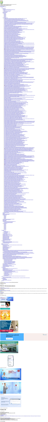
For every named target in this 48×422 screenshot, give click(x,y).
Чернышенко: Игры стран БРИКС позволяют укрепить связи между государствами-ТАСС (14, 170)
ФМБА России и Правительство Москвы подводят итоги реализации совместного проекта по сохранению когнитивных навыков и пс (19, 157)
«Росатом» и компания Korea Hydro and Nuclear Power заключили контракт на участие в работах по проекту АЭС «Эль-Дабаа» (18, 24)
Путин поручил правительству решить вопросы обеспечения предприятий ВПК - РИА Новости (15, 103)
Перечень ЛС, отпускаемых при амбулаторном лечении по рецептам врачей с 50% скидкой (13, 253)
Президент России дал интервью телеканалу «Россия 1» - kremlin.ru (11, 96)
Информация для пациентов (5, 244)
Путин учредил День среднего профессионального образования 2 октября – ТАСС (13, 105)
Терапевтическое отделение (6, 236)
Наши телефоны (4, 220)
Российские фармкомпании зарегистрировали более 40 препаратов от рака (12, 114)
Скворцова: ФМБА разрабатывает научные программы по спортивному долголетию (13, 124)
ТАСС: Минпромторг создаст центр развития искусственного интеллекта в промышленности (14, 134)
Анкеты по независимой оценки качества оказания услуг (9, 221)
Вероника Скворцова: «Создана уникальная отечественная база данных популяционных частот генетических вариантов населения (19, 48)
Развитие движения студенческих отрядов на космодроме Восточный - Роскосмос (13, 107)
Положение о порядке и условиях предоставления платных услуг (10, 268)
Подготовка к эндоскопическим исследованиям (9, 261)
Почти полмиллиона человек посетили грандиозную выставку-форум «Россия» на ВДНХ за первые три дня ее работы (17, 88)
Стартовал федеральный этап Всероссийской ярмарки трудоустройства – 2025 (13, 126)
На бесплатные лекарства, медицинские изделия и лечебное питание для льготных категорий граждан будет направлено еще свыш (19, 77)
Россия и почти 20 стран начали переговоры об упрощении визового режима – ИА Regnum (14, 116)
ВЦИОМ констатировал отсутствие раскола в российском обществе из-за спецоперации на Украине (15, 207)
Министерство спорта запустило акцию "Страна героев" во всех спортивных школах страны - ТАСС (15, 181)
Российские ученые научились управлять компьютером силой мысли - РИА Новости (13, 112)
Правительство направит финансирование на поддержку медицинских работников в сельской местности (16, 90)
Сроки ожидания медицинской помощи (7, 255)
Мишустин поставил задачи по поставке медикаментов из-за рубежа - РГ (12, 173)
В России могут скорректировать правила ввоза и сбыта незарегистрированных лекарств (14, 175)
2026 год (5, 225)
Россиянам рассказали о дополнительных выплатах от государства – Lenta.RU (13, 185)
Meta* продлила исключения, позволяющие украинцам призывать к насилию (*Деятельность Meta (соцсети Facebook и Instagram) (18, 199)
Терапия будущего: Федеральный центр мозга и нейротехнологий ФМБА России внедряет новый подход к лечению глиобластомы (19, 149)
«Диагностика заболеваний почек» (8, 272)
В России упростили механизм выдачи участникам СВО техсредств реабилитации (13, 39)
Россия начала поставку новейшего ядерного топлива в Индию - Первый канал (13, 117)
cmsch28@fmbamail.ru (4, 414)
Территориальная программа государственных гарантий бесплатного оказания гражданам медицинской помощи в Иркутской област (18, 250)
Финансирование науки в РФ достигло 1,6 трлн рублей (10, 153)
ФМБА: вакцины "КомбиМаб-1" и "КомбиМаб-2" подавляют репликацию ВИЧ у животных (14, 165)
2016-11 (5, 218)
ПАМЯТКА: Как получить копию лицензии (8, 269)
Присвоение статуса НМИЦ (7, 97)
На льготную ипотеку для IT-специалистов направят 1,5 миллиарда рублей (12, 209)
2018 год (5, 15)
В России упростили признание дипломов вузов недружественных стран (12, 205)
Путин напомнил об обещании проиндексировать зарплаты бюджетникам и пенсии (13, 190)
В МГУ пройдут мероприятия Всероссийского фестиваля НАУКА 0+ (12, 31)
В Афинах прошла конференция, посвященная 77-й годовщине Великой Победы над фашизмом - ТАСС (15, 28)
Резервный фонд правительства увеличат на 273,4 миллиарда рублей (12, 200)
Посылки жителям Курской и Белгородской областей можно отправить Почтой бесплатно (14, 87)
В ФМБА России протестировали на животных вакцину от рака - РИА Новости (13, 43)
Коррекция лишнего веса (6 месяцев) (8, 273)
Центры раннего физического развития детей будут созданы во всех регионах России (13, 167)
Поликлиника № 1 (6, 231)
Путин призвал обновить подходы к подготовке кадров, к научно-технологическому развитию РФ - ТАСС (16, 104)
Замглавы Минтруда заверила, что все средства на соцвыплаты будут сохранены (13, 204)
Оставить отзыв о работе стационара (8, 222)
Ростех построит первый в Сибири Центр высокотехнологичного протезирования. (13, 119)
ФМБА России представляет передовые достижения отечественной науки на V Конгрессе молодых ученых (16, 161)
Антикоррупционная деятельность (7, 219)
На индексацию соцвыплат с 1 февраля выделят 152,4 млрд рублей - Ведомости (13, 78)
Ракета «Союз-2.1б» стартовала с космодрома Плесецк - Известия (11, 108)
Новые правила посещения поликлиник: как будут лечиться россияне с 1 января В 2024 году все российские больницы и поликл (18, 82)
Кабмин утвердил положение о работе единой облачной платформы (11, 67)
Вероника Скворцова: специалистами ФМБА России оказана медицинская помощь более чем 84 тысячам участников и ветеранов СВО (19, 50)
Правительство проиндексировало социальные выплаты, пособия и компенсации (13, 92)
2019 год (5, 216)
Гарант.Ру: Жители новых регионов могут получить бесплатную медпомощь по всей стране (14, 55)
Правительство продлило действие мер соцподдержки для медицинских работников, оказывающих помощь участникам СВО (18, 91)
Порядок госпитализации (6, 248)
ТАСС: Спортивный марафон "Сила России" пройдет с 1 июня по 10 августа (12, 139)
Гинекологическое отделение (6, 237)
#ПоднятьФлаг (2, 292)
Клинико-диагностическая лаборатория (7, 241)
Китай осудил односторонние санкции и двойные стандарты (11, 187)
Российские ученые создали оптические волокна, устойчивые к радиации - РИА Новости (14, 113)
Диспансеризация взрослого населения (7, 246)
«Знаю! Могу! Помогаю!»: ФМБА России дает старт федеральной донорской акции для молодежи (15, 22)
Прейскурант (4, 267)
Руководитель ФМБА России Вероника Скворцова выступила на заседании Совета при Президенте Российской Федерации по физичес (19, 121)
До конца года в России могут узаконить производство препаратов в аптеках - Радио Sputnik (14, 60)
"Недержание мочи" (6, 275)
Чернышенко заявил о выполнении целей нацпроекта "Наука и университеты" (13, 169)
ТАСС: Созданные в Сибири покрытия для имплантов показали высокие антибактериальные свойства (15, 138)
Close (1, 421)
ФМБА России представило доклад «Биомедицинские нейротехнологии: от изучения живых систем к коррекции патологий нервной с (19, 160)
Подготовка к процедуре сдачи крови (8, 259)
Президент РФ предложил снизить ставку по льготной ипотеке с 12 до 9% (12, 183)
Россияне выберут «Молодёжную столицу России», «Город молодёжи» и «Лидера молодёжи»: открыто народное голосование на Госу (19, 118)
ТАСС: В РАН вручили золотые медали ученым (9, 128)
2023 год (5, 215)
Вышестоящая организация (6, 212)
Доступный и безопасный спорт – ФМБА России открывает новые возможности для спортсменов (15, 62)
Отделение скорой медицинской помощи (7, 234)
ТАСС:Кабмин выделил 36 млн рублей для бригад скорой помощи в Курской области (13, 143)
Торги (2, 276)
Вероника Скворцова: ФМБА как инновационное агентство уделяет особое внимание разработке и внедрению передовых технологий (19, 51)
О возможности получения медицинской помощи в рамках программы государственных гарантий (14, 258)
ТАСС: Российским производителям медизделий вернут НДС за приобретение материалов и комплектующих (16, 137)
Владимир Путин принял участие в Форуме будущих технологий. (11, 52)
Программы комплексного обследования (7, 270)
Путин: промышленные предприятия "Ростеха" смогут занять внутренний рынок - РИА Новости (15, 171)
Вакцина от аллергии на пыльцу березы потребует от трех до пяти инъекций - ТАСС (13, 45)
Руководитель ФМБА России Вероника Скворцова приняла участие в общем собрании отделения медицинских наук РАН (18, 123)
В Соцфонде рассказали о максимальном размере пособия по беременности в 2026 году (14, 42)
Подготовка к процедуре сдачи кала (8, 260)
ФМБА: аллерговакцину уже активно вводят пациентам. (10, 164)
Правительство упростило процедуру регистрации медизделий (11, 210)
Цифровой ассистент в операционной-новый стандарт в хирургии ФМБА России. (13, 168)
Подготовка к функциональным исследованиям (9, 262)
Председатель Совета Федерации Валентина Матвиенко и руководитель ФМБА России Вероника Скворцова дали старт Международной (19, 95)
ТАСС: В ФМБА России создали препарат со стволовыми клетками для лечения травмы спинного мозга (16, 131)
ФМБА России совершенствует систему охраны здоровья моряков (11, 163)
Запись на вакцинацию (6, 282)
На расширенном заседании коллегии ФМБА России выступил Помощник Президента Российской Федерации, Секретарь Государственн (19, 79)
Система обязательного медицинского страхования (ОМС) (9, 264)
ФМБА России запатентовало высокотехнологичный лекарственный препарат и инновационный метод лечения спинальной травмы (19, 155)
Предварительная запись (5, 249)
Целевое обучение (5, 279)
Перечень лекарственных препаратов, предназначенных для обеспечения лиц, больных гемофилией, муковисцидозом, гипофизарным (18, 252)
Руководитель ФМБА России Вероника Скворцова (10, 120)
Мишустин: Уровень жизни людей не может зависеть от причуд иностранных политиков (14, 201)
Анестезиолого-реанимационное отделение (8, 235)
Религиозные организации (6, 266)
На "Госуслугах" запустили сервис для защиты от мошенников (11, 76)
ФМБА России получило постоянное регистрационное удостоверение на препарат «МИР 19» (14, 158)
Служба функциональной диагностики (7, 242)
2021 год (5, 13)
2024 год (5, 224)
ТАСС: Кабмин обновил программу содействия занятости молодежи (12, 133)
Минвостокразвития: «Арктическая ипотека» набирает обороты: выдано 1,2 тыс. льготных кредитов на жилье (16, 69)
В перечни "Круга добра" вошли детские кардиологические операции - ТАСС (13, 32)
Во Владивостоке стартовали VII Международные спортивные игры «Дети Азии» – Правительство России (16, 53)
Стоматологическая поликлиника (6, 233)
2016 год (5, 16)
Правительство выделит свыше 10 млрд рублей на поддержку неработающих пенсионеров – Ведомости (15, 89)
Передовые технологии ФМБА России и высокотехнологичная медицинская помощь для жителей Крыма (16, 84)
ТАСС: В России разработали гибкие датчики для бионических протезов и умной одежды (14, 129)
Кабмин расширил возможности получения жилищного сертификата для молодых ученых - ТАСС (15, 65)
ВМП (2, 243)
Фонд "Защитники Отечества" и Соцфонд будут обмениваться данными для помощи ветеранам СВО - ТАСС (16, 166)
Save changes (3, 421)
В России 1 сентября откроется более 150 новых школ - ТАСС (11, 33)
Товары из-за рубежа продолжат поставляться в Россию (10, 193)
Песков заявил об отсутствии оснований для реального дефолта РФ (11, 203)
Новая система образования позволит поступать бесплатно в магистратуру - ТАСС (13, 80)
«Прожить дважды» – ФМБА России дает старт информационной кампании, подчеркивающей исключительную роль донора (18, 23)
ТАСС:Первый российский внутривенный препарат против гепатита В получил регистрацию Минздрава (16, 144)
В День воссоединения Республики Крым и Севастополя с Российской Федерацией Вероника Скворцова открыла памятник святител (19, 29)
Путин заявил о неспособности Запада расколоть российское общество (12, 184)
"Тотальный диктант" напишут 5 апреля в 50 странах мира (10, 21)
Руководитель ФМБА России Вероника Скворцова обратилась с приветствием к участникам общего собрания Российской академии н (19, 122)
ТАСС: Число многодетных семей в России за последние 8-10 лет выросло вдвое (13, 141)
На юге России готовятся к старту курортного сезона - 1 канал (11, 174)
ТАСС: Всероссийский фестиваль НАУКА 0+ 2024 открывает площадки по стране (13, 132)
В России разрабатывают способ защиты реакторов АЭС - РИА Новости (12, 36)
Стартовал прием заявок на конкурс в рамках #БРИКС (10, 125)
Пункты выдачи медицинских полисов (7, 265)
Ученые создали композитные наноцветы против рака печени (11, 151)
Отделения (3, 230)
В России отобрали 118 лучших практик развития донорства (11, 35)
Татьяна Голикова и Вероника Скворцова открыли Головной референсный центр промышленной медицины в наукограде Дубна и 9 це (19, 147)
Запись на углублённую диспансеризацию (13, 282)
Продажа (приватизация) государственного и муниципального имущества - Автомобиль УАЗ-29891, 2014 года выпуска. (16, 277)
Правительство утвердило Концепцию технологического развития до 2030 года (13, 94)
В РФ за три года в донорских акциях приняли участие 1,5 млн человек (12, 40)
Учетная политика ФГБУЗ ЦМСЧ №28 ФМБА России (9, 9)
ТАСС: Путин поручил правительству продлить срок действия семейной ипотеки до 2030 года (14, 136)
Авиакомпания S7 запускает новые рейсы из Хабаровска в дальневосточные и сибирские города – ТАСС (16, 26)
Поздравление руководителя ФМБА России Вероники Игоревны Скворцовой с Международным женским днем (16, 86)
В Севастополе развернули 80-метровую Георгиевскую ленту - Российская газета (13, 178)
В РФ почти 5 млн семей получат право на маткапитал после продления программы (13, 41)
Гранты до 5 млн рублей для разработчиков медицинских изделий (11, 57)
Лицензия (4, 10)
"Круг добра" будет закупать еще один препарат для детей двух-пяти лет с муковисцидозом (14, 19)
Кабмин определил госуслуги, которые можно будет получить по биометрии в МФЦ (13, 64)
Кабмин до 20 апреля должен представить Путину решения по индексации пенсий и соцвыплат (15, 198)
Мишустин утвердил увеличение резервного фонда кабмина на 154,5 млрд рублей (13, 75)
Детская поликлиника (5, 232)
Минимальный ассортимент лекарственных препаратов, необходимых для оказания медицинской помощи (15, 256)
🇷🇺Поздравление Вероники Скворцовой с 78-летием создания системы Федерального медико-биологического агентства (17, 85)
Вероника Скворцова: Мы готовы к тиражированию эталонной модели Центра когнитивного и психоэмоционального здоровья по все (19, 49)
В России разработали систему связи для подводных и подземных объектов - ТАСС (13, 37)
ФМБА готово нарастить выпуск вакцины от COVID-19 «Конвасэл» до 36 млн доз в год (14, 154)
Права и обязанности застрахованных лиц (7, 263)
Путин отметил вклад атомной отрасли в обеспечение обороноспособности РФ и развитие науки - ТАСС (16, 102)
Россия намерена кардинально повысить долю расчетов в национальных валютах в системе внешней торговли (16, 192)
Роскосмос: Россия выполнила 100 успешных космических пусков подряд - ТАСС (13, 111)
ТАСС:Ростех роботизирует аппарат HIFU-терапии (10, 146)
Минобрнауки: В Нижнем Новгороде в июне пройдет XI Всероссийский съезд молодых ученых (15, 70)
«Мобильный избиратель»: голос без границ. (5, 290)
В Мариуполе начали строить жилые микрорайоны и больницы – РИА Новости (13, 30)
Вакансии (3, 280)
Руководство (4, 8)
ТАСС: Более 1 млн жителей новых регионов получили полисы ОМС (12, 127)
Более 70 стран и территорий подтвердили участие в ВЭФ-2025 (11, 27)
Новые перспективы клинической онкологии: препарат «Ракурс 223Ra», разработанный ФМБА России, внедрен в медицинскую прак (19, 81)
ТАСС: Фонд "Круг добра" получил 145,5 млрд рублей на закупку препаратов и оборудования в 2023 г (15, 140)
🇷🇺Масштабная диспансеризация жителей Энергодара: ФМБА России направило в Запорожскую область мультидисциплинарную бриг (19, 68)
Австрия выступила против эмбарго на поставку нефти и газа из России (12, 208)
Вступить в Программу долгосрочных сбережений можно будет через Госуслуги (13, 54)
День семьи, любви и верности (7, 58)
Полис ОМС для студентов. (6, 245)
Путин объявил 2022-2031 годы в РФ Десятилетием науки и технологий (12, 182)
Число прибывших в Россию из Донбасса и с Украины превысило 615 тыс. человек (13, 211)
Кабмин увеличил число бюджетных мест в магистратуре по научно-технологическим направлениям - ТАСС (16, 66)
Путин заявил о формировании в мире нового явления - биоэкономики (12, 100)
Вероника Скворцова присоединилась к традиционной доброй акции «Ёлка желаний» (14, 46)
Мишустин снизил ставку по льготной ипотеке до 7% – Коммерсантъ (12, 74)
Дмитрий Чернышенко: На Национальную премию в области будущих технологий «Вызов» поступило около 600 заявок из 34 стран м (19, 59)
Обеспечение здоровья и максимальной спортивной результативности (12, 83)
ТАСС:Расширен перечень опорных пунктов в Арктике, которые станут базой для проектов (14, 145)
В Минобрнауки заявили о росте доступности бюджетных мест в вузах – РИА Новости (14, 186)
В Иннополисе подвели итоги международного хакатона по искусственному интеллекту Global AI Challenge (16, 188)
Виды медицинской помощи (7, 11)
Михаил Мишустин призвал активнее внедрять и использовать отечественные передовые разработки (15, 73)
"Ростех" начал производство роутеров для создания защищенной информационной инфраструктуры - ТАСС (16, 20)
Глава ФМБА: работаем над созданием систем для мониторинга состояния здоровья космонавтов (15, 56)
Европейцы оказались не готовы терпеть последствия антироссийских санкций (13, 195)
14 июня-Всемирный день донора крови (8, 25)
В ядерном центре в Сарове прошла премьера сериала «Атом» (11, 44)
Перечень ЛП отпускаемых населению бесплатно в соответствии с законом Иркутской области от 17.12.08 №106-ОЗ (16, 254)
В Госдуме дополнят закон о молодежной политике (10, 194)
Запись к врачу (2, 282)
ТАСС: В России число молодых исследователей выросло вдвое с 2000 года (12, 130)
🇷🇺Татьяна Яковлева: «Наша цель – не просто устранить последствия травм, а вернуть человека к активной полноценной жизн (18, 148)
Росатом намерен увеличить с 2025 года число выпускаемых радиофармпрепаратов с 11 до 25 (14, 110)
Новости (4, 213)
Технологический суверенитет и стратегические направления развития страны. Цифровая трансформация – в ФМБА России (18, 150)
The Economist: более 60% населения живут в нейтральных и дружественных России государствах (15, 202)
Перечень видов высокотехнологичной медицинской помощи (11, 251)
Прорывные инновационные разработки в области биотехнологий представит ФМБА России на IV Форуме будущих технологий (18, 99)
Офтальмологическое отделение (6, 239)
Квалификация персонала (6, 247)
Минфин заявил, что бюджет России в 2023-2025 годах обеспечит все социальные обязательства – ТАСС (16, 72)
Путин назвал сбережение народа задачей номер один (10, 101)
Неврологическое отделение (6, 238)
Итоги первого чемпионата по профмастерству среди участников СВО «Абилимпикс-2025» (14, 63)
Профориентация (3, 278)
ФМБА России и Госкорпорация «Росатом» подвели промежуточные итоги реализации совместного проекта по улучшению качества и (19, 156)
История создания (5, 12)
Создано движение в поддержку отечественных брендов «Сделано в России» (12, 191)
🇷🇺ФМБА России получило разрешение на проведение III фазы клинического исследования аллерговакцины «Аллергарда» (18, 159)
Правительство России (6, 93)
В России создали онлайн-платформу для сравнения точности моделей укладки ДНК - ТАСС (14, 38)
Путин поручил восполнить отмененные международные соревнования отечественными (14, 180)
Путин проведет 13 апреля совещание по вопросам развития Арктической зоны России (14, 197)
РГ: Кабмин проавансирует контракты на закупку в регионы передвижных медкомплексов (14, 109)
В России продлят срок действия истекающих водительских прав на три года (12, 196)
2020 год (5, 14)
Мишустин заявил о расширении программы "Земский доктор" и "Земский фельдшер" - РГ (14, 176)
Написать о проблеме (9, 338)
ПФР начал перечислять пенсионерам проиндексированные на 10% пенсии (12, 106)
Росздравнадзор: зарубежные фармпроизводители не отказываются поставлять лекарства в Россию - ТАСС (16, 177)
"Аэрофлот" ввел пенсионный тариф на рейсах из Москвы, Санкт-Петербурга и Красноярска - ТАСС (15, 18)
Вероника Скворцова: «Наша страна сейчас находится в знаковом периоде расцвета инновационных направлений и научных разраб (19, 47)
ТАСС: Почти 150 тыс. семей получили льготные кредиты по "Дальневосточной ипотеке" (14, 135)
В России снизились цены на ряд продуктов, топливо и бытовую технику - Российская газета (14, 179)
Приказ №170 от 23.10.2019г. (6, 214)
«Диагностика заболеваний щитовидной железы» (9, 271)
